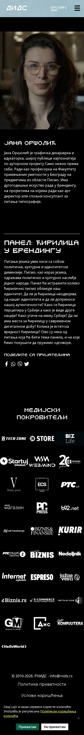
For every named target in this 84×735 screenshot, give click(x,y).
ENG (54, 10)
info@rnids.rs (61, 675)
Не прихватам (55, 727)
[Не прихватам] (78, 718)
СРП (53, 7)
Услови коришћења (42, 695)
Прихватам (27, 727)
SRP (62, 7)
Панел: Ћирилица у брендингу (41, 247)
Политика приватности (42, 684)
